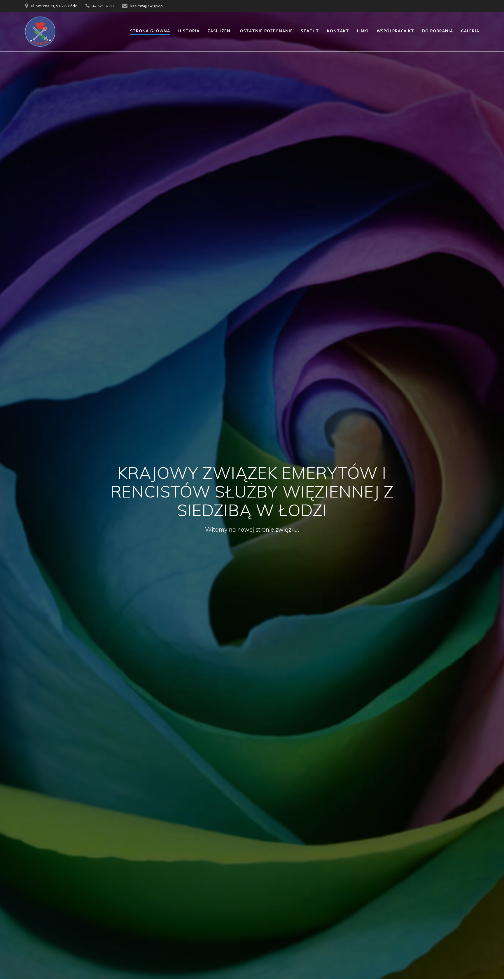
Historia (189, 31)
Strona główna (150, 31)
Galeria (470, 31)
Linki (363, 31)
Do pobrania (437, 31)
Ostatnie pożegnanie (266, 31)
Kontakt (338, 31)
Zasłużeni (219, 31)
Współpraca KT (395, 31)
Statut (310, 31)
